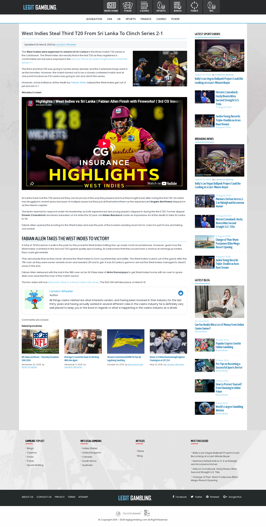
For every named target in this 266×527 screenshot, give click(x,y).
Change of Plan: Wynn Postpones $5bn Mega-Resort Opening (228, 243)
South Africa (89, 461)
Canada (87, 457)
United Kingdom (91, 452)
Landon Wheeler (66, 44)
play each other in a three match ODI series (73, 282)
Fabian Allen (78, 82)
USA (109, 19)
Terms (71, 497)
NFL (212, 10)
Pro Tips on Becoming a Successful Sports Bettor (229, 365)
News (141, 451)
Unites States (90, 448)
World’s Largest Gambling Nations (229, 408)
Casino (144, 10)
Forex (194, 10)
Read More (201, 331)
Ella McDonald (135, 364)
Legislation (94, 19)
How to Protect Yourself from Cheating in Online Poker (229, 388)
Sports (161, 10)
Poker (128, 10)
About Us (27, 497)
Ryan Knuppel (29, 367)
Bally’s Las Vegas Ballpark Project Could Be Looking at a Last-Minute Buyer (219, 80)
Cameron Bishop (224, 75)
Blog (140, 456)
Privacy (60, 497)
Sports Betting (35, 465)
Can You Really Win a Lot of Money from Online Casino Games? (219, 326)
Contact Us (44, 497)
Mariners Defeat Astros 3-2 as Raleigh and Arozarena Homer (230, 202)
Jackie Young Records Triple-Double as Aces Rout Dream (228, 120)
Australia (87, 465)
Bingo (177, 10)
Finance (146, 19)
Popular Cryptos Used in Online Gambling (228, 345)
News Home (111, 10)
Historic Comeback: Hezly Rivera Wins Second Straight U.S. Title (227, 98)
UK (119, 19)
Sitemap (83, 497)
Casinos (32, 452)
